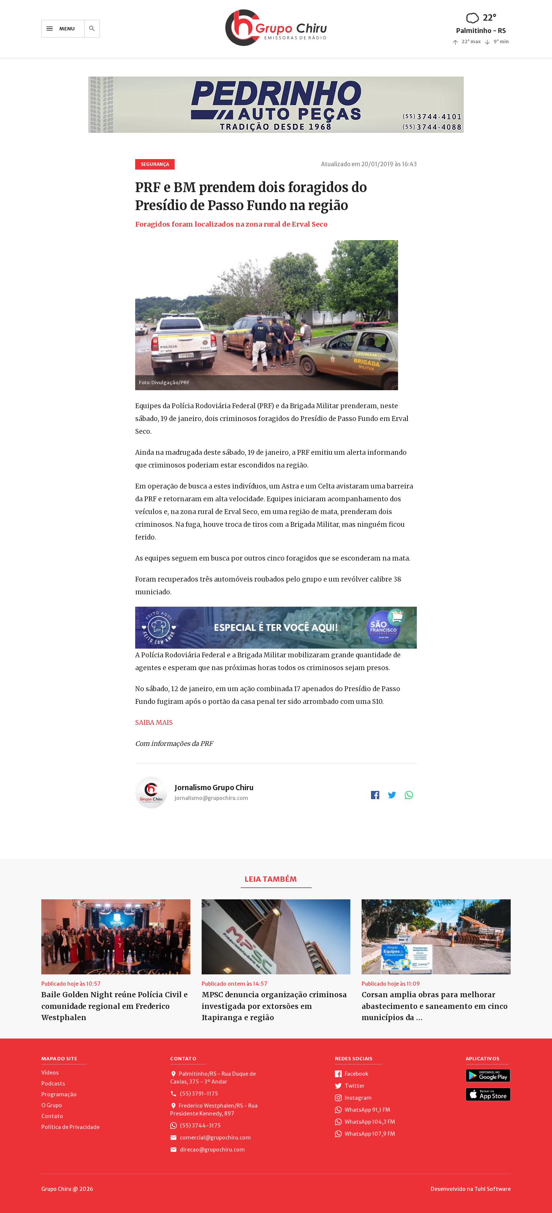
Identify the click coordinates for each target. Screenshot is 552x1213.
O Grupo (51, 1105)
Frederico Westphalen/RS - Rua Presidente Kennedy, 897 (214, 1109)
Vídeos (50, 1072)
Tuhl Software (492, 1189)
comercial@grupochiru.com (215, 1137)
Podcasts (53, 1083)
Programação (59, 1094)
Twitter (354, 1085)
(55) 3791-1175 (198, 1093)
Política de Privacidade (70, 1127)
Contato (52, 1116)
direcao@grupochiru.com (212, 1149)
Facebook (356, 1073)
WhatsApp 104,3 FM (369, 1121)
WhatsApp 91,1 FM (367, 1109)
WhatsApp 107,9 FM (369, 1133)
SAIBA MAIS (154, 722)
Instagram (358, 1097)
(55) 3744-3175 (200, 1125)
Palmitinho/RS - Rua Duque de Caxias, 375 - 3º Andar (213, 1077)
